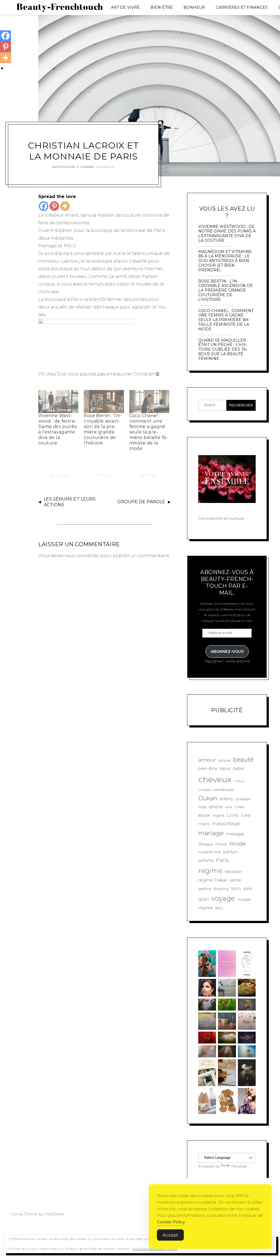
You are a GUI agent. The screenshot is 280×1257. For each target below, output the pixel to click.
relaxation (233, 871)
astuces (224, 760)
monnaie (150, 475)
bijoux (225, 768)
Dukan (207, 798)
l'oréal (239, 807)
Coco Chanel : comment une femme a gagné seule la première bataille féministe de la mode (148, 432)
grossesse (242, 799)
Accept (170, 1235)
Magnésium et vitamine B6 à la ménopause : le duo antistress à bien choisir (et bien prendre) (225, 260)
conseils (204, 790)
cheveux (214, 779)
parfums (206, 860)
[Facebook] (43, 206)
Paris (222, 860)
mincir (221, 844)
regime (210, 870)
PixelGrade (54, 1214)
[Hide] (2, 68)
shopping (221, 889)
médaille (105, 475)
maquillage (226, 823)
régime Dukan (213, 880)
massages (235, 833)
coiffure (239, 781)
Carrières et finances (242, 7)
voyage (223, 898)
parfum (230, 851)
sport (203, 899)
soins (247, 888)
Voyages (243, 899)
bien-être (207, 768)
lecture (204, 815)
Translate (239, 1166)
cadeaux (61, 475)
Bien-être (161, 7)
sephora (204, 889)
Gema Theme (24, 1214)
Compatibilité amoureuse (221, 518)
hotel (202, 807)
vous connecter (82, 555)
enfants (226, 798)
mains (203, 823)
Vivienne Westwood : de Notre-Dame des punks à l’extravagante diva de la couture (57, 429)
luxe (245, 815)
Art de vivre (125, 7)
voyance (205, 907)
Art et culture (63, 167)
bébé (238, 768)
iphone (216, 806)
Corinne (87, 167)
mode (237, 843)
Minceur (205, 844)
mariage (211, 833)
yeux (219, 908)
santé (235, 880)
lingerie (218, 815)
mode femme (209, 852)
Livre (232, 815)
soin (236, 888)
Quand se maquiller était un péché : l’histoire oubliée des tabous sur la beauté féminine (222, 349)
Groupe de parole (141, 501)
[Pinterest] (54, 206)
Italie (228, 807)
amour (207, 759)
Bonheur (194, 7)
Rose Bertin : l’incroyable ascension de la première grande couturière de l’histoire (103, 429)
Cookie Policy (171, 1221)
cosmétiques (223, 790)
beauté (243, 759)
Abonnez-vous (227, 651)
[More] (65, 206)
